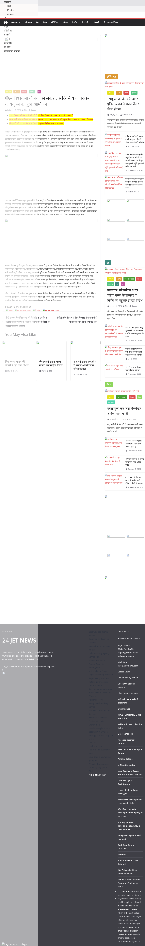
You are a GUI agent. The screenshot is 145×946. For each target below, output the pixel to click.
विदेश (45, 22)
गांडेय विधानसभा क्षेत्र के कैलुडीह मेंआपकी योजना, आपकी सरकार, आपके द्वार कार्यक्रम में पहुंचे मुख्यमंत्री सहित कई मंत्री (134, 160)
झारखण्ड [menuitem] (7, 2)
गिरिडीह (126, 93)
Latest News (124, 671)
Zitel (91, 771)
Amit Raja (132, 419)
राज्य (39, 92)
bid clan (92, 649)
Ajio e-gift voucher (97, 774)
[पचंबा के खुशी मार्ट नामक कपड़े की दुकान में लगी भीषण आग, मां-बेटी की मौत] (114, 141)
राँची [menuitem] (9, 6)
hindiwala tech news (98, 717)
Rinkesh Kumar (128, 115)
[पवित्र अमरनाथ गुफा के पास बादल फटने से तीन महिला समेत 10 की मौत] (114, 354)
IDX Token (123, 870)
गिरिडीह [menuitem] (10, 10)
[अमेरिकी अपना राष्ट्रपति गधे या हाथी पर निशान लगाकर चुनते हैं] (114, 445)
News (119, 93)
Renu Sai (122, 879)
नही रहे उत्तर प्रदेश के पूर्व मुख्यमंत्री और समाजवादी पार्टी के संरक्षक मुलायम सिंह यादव (134, 332)
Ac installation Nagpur (99, 671)
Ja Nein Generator (126, 765)
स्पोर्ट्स (65, 22)
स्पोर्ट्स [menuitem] (6, 34)
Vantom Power (131, 693)
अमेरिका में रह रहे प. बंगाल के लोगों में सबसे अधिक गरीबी (134, 462)
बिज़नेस (74, 22)
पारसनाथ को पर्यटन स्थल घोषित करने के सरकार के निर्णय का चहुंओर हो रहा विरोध (124, 295)
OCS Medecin (124, 708)
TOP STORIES (129, 279)
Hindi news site (95, 746)
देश (37, 22)
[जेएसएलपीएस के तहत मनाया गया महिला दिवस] (51, 343)
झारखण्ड (14, 22)
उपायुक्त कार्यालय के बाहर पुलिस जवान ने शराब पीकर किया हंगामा (123, 103)
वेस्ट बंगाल (111, 402)
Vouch (135, 677)
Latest (110, 93)
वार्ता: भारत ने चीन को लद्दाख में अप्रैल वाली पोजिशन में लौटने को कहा (134, 480)
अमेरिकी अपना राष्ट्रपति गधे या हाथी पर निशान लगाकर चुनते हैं (133, 443)
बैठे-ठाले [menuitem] (7, 47)
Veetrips (122, 854)
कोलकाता (28, 22)
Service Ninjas (95, 656)
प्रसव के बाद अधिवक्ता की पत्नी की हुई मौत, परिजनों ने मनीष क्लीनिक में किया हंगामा (134, 183)
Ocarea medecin (125, 733)
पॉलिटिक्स (54, 22)
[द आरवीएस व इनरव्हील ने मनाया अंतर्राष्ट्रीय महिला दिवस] (86, 343)
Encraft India (94, 724)
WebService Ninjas (97, 660)
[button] (19, 22)
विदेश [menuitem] (6, 26)
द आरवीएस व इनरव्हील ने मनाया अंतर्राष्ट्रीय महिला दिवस (84, 365)
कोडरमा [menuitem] (10, 14)
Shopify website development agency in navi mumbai (129, 826)
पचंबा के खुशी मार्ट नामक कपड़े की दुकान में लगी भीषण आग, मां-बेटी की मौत (134, 139)
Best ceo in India (96, 721)
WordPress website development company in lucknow (130, 813)
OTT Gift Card (124, 891)
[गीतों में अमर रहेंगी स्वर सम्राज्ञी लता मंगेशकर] (114, 370)
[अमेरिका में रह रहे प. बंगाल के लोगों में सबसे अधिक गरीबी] (114, 464)
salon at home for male (99, 646)
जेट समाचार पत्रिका (111, 22)
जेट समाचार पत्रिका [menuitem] (12, 51)
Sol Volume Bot (125, 860)
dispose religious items (99, 678)
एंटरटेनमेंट (85, 22)
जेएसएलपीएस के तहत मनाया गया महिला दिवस (50, 363)
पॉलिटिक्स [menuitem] (8, 30)
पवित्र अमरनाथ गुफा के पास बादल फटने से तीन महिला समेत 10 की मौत (133, 351)
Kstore (138, 895)
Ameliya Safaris (125, 759)
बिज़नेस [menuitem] (7, 38)
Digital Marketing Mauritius (101, 674)
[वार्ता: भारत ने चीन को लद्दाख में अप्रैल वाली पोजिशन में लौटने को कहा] (114, 482)
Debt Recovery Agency (99, 653)
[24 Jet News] (5, 22)
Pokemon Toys (96, 699)
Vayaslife (122, 898)
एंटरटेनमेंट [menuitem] (8, 42)
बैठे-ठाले (96, 22)
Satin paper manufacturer (100, 689)
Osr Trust (93, 742)
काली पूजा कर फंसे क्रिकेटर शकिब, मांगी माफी (124, 411)
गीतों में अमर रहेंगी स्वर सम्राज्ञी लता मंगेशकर (133, 368)
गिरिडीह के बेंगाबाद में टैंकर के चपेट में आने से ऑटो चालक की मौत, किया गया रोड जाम (77, 319)
